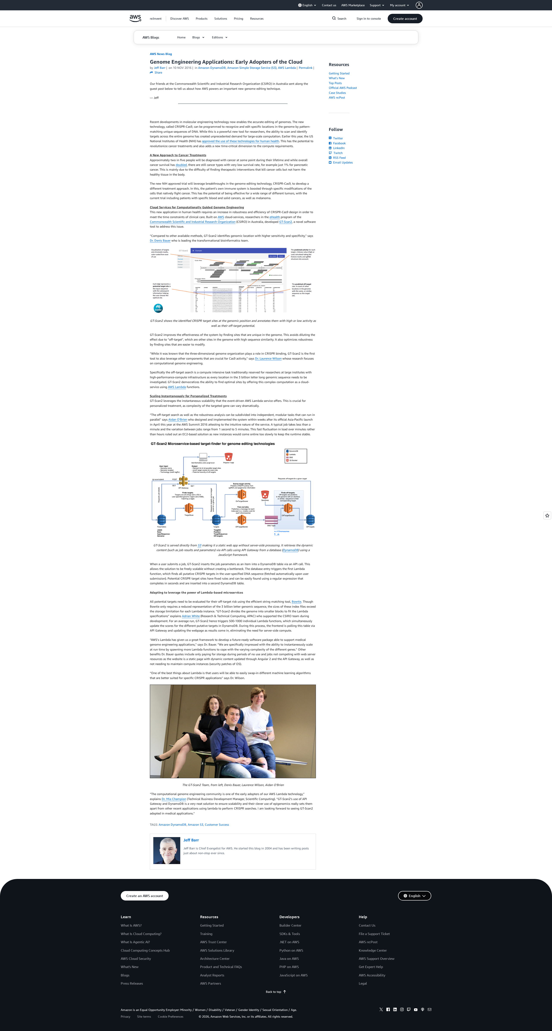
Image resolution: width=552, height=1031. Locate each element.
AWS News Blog (161, 54)
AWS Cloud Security (136, 958)
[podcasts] (422, 1010)
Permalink (305, 67)
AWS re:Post (337, 97)
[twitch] (409, 1010)
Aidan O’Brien (177, 419)
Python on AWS (291, 950)
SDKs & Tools (289, 934)
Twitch (338, 153)
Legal (363, 983)
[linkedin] (395, 1010)
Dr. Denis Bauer (160, 240)
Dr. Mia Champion (174, 799)
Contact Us (367, 925)
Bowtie (296, 601)
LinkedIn (338, 148)
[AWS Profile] (419, 5)
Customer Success (217, 824)
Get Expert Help (371, 967)
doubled (181, 165)
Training (206, 934)
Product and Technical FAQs (221, 967)
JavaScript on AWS (293, 975)
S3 (199, 545)
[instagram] (402, 1010)
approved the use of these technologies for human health (240, 141)
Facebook (339, 143)
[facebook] (388, 1010)
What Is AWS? (131, 925)
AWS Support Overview (376, 958)
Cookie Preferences (170, 1016)
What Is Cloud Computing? (141, 934)
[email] (429, 1010)
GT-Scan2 (285, 221)
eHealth (275, 217)
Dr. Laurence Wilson (268, 358)
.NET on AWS (289, 942)
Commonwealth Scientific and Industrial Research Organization (192, 221)
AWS (221, 217)
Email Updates (342, 162)
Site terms (144, 1016)
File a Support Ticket (374, 934)
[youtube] (415, 1010)
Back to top (273, 991)
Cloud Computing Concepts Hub (145, 950)
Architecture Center (215, 958)
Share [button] (158, 72)
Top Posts (335, 83)
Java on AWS (289, 958)
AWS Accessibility (372, 975)
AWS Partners (210, 983)
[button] (179, 18)
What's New (337, 78)
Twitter (337, 138)
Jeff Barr (159, 67)
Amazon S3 (195, 824)
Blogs (125, 975)
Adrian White (191, 616)
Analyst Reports (212, 975)
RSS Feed (339, 157)
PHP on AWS (289, 967)
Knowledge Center (373, 950)
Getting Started (339, 73)
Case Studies (337, 92)
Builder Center (290, 925)
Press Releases (132, 983)
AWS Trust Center (213, 942)
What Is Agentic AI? (135, 942)
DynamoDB (290, 550)
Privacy (125, 1016)
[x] (381, 1010)
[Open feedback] (547, 515)
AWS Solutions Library (217, 950)
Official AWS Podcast (343, 88)
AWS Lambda (177, 387)
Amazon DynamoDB (172, 824)
